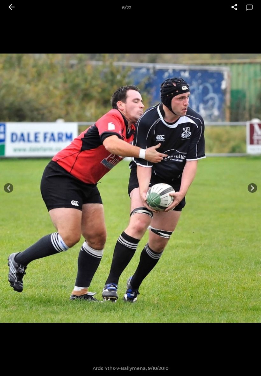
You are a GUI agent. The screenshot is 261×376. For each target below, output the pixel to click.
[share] (234, 7)
